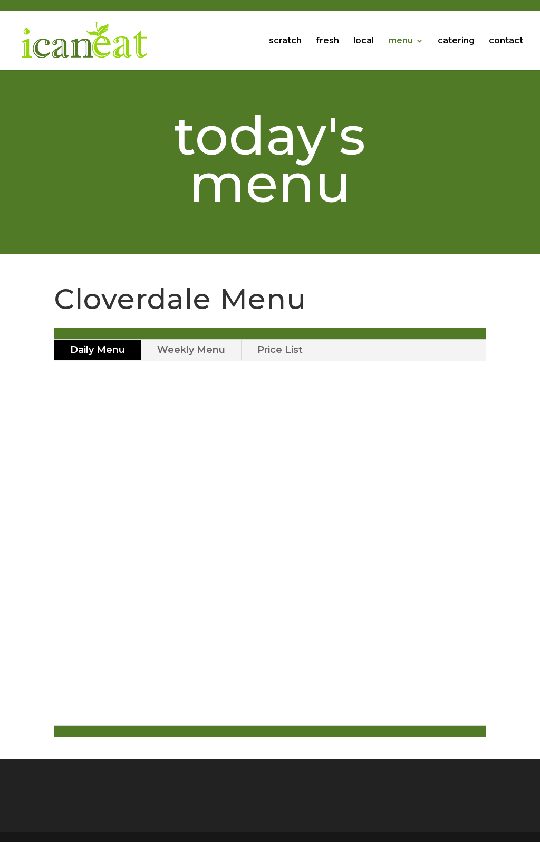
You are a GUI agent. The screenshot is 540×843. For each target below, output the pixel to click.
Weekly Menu (191, 350)
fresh (327, 41)
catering (456, 41)
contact (506, 41)
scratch (285, 41)
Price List (280, 350)
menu (400, 41)
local (363, 41)
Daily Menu (97, 350)
